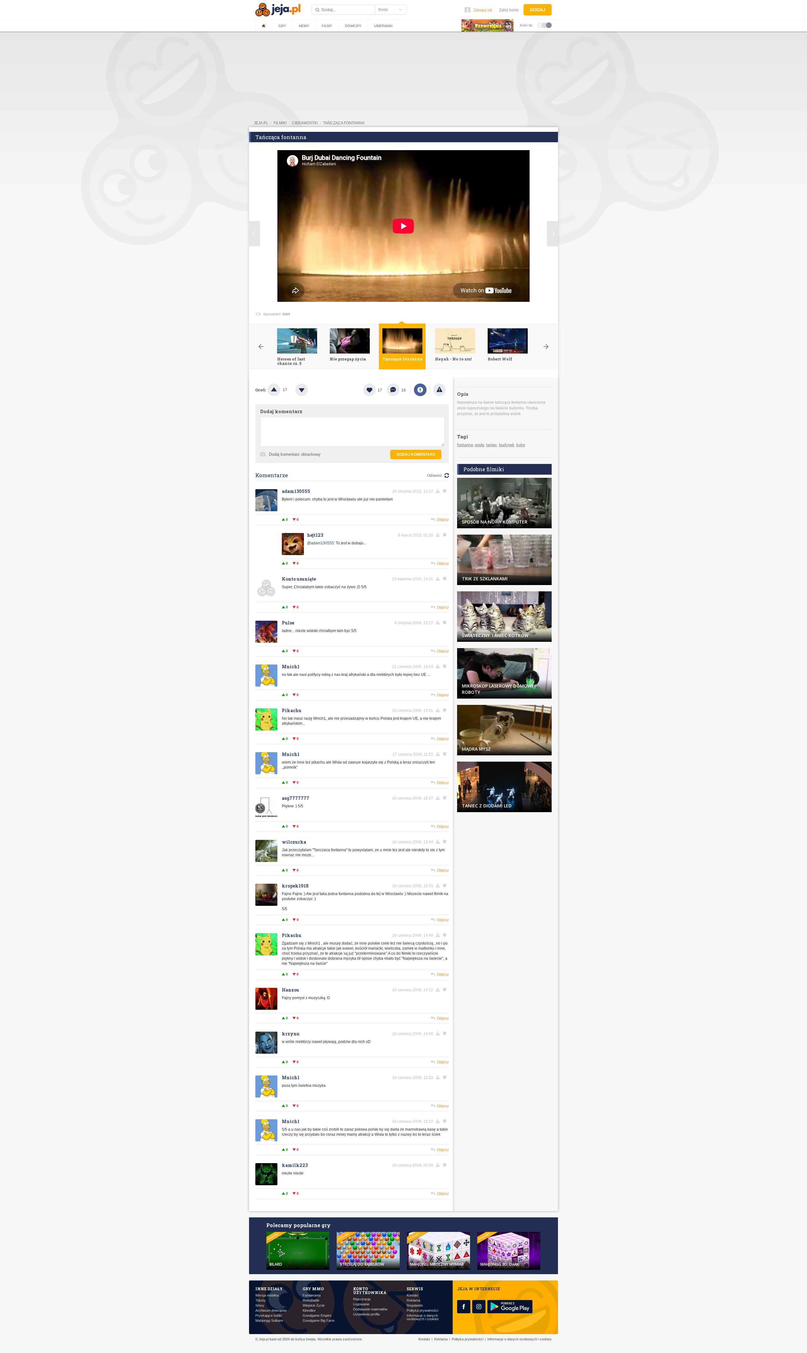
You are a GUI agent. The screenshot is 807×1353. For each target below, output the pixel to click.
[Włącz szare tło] (544, 25)
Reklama (413, 1300)
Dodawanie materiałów (370, 1309)
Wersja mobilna (267, 1295)
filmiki (280, 123)
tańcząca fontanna (343, 123)
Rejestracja (361, 1299)
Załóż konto (509, 10)
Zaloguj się (482, 10)
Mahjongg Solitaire (269, 1320)
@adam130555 (320, 543)
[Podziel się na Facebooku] (420, 390)
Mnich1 (290, 667)
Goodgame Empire (317, 1315)
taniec (491, 444)
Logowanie (361, 1304)
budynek (506, 444)
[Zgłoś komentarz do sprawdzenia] (439, 491)
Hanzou (290, 990)
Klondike (309, 1310)
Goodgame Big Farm (318, 1320)
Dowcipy (353, 26)
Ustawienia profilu (366, 1314)
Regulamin (415, 1305)
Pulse (288, 623)
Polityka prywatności (422, 1310)
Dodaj (537, 9)
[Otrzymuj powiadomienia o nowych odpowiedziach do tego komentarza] (446, 535)
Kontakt (412, 1295)
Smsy (259, 1305)
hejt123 (315, 535)
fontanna (465, 444)
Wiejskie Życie (314, 1305)
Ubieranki (383, 26)
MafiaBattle (311, 1300)
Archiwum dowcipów (271, 1310)
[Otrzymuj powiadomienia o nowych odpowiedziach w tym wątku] (446, 491)
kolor (520, 444)
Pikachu (291, 710)
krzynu (290, 1034)
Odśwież (434, 475)
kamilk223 (295, 1165)
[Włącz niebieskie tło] (549, 25)
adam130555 (296, 491)
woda (479, 444)
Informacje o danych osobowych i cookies (423, 1317)
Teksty (260, 1300)
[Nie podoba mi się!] (309, 390)
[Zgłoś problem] (439, 390)
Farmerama (312, 1295)
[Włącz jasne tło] (540, 25)
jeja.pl (261, 123)
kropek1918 (295, 886)
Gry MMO (313, 1288)
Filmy (327, 26)
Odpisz (443, 520)
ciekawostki (305, 123)
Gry (282, 26)
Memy (304, 26)
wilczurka (294, 842)
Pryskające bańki (268, 1315)
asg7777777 (295, 798)
